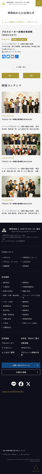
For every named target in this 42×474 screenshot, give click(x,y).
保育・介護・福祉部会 (11, 295)
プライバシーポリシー (10, 454)
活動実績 (24, 343)
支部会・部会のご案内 (30, 338)
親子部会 (6, 310)
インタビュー (7, 347)
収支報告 (26, 266)
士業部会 (6, 287)
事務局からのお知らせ (17, 22)
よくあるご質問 (8, 352)
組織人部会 (26, 291)
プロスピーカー (8, 343)
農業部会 (26, 302)
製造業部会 (7, 306)
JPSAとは (6, 257)
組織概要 (6, 266)
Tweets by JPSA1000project (13, 391)
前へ (10, 75)
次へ (31, 75)
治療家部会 (7, 327)
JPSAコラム (26, 347)
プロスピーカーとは (10, 262)
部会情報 (5, 277)
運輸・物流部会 (8, 314)
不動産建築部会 (28, 287)
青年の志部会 (8, 291)
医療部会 (26, 282)
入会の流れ (26, 262)
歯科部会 (6, 282)
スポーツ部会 (8, 302)
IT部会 (5, 323)
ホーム (4, 22)
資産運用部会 (27, 319)
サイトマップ (25, 454)
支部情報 (5, 338)
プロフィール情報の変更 (30, 353)
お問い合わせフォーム (21, 365)
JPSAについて (7, 252)
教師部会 (26, 306)
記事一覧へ (21, 67)
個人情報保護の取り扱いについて (14, 450)
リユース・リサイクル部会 (31, 296)
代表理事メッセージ (30, 257)
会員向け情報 (21, 372)
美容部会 (26, 310)
